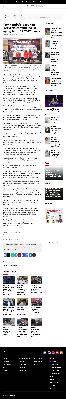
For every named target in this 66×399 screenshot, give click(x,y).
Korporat (53, 385)
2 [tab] (51, 181)
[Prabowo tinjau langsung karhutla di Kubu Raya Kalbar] (47, 120)
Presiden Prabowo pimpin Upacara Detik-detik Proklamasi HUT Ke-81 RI (56, 154)
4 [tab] (56, 181)
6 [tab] (59, 199)
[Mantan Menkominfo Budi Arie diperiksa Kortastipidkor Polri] (36, 322)
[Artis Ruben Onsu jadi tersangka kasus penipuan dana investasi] (47, 44)
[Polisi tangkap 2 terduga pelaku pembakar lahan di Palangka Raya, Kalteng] (47, 80)
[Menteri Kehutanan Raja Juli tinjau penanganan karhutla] (47, 129)
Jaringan (52, 358)
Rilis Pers (42, 2)
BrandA (52, 379)
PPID (51, 388)
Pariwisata (22, 364)
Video (47, 183)
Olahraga (22, 367)
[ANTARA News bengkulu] (34, 6)
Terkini (22, 2)
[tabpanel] (54, 173)
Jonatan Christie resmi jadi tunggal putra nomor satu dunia (52, 112)
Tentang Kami (54, 370)
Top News (35, 2)
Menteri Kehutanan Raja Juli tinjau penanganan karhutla (56, 130)
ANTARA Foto (54, 382)
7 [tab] (61, 199)
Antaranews (8, 2)
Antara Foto (16, 2)
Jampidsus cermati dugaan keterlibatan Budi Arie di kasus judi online (36, 289)
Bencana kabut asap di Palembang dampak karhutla (53, 173)
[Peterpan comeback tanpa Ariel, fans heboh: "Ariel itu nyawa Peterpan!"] (9, 280)
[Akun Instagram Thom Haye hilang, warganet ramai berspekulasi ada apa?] (47, 31)
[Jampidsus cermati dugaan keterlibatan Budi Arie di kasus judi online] (36, 280)
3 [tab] (53, 181)
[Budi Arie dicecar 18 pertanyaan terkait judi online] (9, 322)
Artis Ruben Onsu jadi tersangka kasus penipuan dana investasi (56, 45)
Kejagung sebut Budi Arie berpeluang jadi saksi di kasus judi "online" (8, 311)
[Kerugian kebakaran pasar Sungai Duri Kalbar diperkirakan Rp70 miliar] (47, 68)
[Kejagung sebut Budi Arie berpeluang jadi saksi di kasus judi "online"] (9, 302)
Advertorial (38, 361)
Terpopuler (29, 2)
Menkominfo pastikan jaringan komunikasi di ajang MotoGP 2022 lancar (27, 18)
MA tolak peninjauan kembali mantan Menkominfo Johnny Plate (22, 311)
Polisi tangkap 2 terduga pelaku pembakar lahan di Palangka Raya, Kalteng (56, 81)
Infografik (49, 203)
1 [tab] (48, 181)
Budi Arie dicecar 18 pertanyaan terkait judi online (7, 331)
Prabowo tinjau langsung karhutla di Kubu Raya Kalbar (56, 120)
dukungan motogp (10, 265)
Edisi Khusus (17, 16)
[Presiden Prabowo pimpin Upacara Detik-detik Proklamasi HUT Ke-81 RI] (47, 153)
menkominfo (11, 262)
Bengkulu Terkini (24, 358)
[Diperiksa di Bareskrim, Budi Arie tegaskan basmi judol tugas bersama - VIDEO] (22, 322)
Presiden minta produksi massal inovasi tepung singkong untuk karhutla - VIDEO (53, 192)
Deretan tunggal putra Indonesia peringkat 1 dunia (53, 235)
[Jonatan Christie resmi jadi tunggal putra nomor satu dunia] (54, 101)
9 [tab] (53, 201)
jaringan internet (23, 262)
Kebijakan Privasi (55, 367)
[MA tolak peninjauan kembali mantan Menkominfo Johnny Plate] (22, 302)
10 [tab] (56, 201)
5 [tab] (59, 181)
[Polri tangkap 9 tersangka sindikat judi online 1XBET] (36, 302)
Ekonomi (21, 361)
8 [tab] (51, 201)
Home (8, 16)
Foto (47, 163)
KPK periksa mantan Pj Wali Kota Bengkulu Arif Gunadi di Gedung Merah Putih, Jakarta (55, 142)
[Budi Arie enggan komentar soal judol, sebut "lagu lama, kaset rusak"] (22, 280)
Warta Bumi (22, 370)
